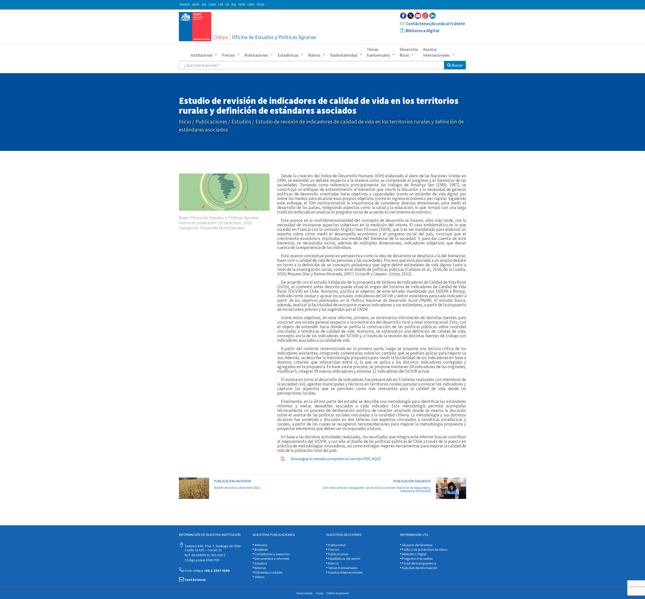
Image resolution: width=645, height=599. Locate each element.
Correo (319, 593)
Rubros (314, 55)
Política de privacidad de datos (424, 549)
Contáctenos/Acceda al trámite (435, 23)
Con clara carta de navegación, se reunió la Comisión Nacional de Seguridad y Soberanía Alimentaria (376, 489)
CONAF (212, 4)
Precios (228, 55)
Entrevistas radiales (268, 572)
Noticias (260, 568)
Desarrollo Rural (409, 52)
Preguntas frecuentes (417, 558)
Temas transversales (378, 52)
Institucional (201, 55)
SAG (204, 4)
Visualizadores (304, 593)
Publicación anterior (232, 481)
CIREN (250, 4)
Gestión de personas (338, 593)
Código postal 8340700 (201, 560)
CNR (220, 4)
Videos (259, 577)
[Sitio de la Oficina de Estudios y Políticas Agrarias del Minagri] (249, 26)
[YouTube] (418, 16)
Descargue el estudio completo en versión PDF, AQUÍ (335, 458)
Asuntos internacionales (436, 52)
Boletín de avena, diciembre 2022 (237, 487)
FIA (227, 4)
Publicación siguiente (412, 481)
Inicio (185, 121)
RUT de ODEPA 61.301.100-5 (204, 555)
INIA (233, 4)
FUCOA (260, 4)
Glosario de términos (416, 545)
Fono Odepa (207, 570)
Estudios (241, 121)
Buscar (457, 65)
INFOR (241, 4)
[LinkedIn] (432, 16)
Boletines (261, 549)
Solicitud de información (419, 568)
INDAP (195, 4)
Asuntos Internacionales (345, 572)
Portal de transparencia (418, 563)
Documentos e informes (271, 558)
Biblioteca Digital (422, 30)
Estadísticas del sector (344, 558)
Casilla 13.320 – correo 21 (203, 550)
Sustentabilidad (343, 55)
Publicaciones (256, 55)
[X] (410, 16)
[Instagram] (425, 16)
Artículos (260, 545)
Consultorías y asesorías (271, 554)
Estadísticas (288, 55)
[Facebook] (403, 16)
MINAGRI (185, 4)
